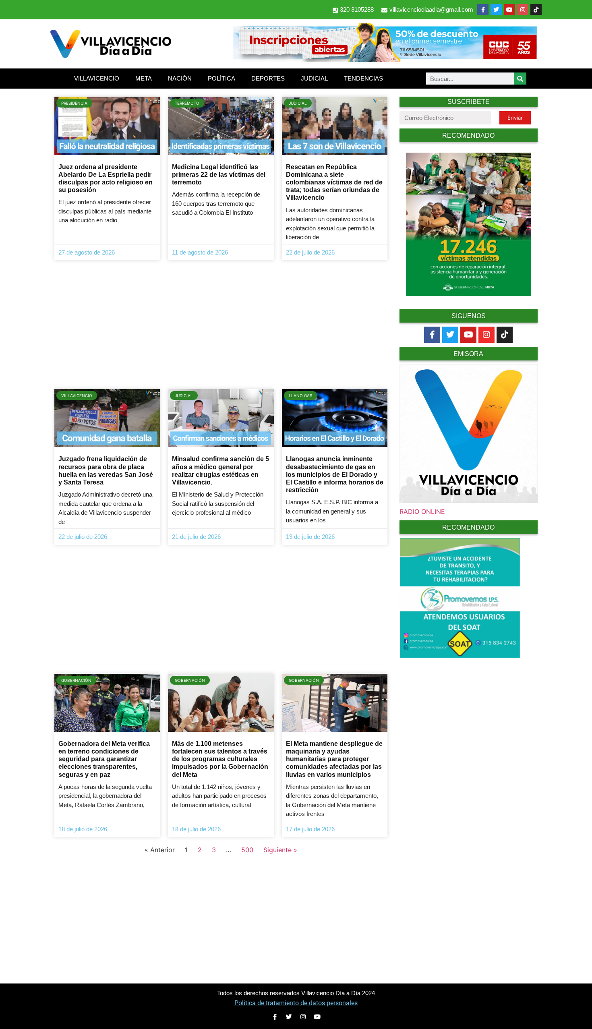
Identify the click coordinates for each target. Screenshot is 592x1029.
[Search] (520, 78)
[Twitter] (496, 9)
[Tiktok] (505, 335)
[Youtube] (509, 9)
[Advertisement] (220, 324)
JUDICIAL (314, 78)
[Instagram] (522, 9)
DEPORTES (268, 78)
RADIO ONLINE (422, 511)
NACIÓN (180, 78)
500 (247, 850)
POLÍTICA (221, 78)
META (143, 78)
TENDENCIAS (363, 78)
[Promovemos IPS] (459, 655)
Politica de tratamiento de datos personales (296, 1003)
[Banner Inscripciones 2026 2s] (385, 60)
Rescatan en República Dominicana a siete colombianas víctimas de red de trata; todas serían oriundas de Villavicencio (334, 182)
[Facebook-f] (483, 9)
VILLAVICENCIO (96, 78)
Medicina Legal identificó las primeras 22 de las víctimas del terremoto (218, 175)
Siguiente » (280, 850)
